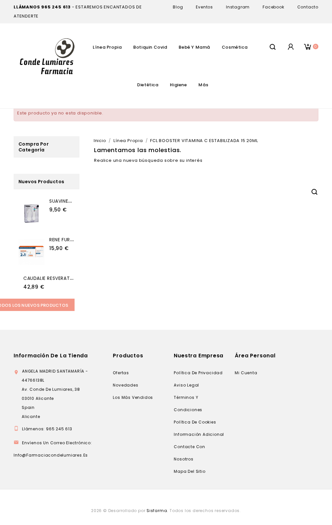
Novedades (125, 385)
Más (203, 85)
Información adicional (199, 434)
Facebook (273, 7)
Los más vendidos (133, 397)
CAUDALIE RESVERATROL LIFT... (58, 278)
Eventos (204, 7)
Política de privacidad (198, 373)
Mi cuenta (246, 373)
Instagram (238, 7)
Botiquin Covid (150, 47)
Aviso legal (186, 385)
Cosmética (234, 47)
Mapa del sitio (189, 471)
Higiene (178, 85)
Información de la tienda (51, 355)
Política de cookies (195, 422)
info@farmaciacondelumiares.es (51, 455)
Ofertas (121, 373)
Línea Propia (107, 47)
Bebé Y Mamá (194, 47)
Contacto (307, 7)
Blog (178, 7)
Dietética (147, 85)
